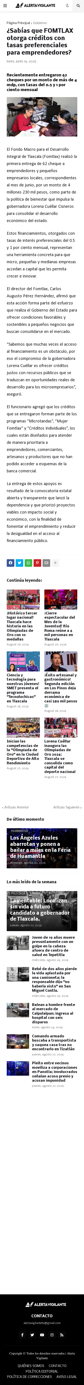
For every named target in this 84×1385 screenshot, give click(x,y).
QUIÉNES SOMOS (31, 1366)
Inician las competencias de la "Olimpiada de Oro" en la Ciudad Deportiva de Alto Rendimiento (23, 752)
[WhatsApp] (28, 563)
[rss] (62, 1335)
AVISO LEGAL (66, 1377)
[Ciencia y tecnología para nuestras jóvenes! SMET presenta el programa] (23, 661)
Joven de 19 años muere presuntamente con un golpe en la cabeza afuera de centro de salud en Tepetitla (53, 946)
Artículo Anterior (16, 807)
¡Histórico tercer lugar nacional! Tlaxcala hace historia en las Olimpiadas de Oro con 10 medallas (22, 626)
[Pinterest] (37, 563)
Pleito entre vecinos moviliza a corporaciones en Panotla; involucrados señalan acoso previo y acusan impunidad (54, 1072)
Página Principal (18, 23)
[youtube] (42, 1335)
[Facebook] (10, 563)
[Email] (46, 563)
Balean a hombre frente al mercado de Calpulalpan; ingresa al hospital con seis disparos (53, 1013)
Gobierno (40, 23)
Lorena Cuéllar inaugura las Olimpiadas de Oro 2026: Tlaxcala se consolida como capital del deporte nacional (59, 757)
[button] (5, 6)
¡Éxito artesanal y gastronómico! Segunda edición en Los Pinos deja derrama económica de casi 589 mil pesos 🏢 (60, 690)
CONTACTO (58, 1366)
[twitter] (32, 1335)
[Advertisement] (42, 1144)
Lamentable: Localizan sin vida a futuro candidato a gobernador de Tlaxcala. (40, 910)
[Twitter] (19, 563)
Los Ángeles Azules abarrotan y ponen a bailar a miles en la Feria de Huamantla (40, 847)
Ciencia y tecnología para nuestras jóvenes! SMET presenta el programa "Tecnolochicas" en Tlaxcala (23, 688)
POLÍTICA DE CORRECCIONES (29, 1377)
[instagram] (52, 1335)
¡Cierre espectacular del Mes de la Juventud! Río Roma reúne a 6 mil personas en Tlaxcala (59, 626)
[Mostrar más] (55, 563)
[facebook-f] (22, 1335)
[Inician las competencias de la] (23, 728)
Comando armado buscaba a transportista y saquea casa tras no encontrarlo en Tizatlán (54, 1042)
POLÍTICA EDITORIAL (42, 1371)
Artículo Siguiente (66, 807)
